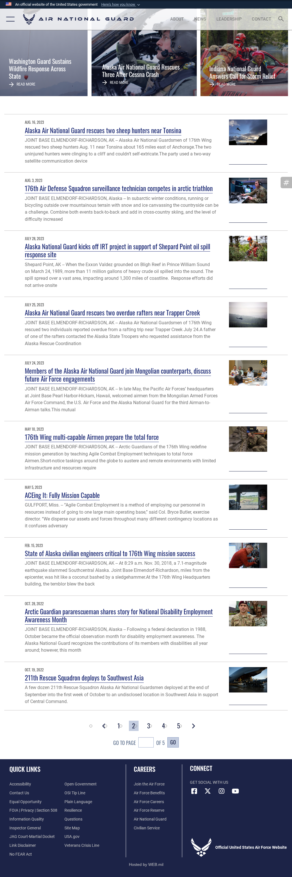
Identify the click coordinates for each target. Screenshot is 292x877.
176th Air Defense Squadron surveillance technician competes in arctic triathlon (119, 188)
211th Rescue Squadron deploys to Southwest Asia (84, 677)
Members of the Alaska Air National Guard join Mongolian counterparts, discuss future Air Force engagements (118, 375)
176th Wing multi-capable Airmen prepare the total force (92, 437)
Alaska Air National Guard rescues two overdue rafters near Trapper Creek (112, 312)
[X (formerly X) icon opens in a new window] (208, 791)
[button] (121, 4)
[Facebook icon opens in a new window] (194, 791)
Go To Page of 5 (139, 742)
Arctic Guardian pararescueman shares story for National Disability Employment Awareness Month (119, 615)
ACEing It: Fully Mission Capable (62, 495)
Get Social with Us (209, 782)
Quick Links (24, 768)
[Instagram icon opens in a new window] (221, 791)
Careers (144, 768)
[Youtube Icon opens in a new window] (235, 791)
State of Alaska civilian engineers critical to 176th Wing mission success (110, 553)
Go (173, 742)
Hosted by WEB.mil (146, 864)
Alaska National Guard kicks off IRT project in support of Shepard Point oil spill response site (117, 250)
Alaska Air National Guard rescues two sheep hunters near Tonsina (103, 130)
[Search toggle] (282, 19)
